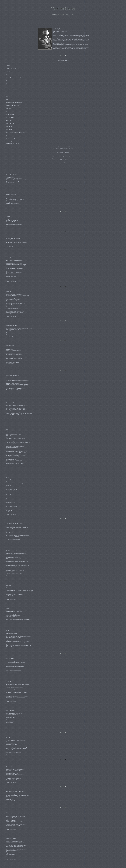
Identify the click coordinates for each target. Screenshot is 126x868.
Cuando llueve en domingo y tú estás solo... (16, 77)
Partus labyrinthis (10, 123)
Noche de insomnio (10, 114)
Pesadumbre (9, 129)
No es (7, 111)
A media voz (11, 142)
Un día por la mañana (11, 138)
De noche (8, 81)
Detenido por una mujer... (12, 84)
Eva (7, 96)
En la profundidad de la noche (13, 90)
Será (9, 135)
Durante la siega (10, 87)
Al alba (8, 65)
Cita (7, 74)
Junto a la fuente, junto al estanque (14, 102)
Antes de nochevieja (11, 68)
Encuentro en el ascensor (12, 93)
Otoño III (8, 120)
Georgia (63, 162)
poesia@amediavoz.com (63, 152)
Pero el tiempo (9, 126)
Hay (7, 99)
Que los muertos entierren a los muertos (15, 132)
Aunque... (8, 71)
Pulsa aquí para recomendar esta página (62, 146)
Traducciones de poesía (13, 143)
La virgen (8, 108)
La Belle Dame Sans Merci (12, 105)
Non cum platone (10, 117)
